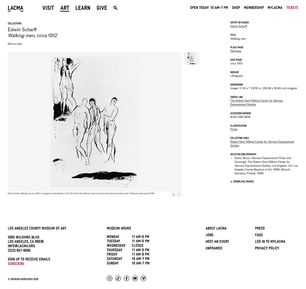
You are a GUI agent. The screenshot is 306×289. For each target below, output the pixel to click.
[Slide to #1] (191, 58)
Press (260, 229)
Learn (82, 9)
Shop (236, 8)
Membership (254, 8)
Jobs (209, 236)
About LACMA (216, 229)
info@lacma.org (21, 247)
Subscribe (16, 264)
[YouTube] (135, 278)
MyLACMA (275, 8)
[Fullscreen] (179, 194)
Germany (235, 51)
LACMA (16, 9)
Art (64, 9)
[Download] (173, 194)
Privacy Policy (267, 249)
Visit (48, 9)
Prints (233, 129)
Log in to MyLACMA (270, 242)
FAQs (259, 236)
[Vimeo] (143, 278)
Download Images (243, 182)
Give (102, 9)
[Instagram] (110, 278)
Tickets (292, 8)
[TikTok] (118, 278)
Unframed (214, 249)
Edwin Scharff (238, 26)
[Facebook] (126, 278)
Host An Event (217, 242)
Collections (15, 23)
